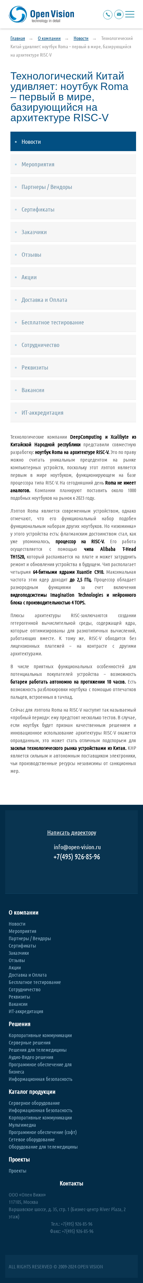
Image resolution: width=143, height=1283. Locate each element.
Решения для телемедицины (38, 1049)
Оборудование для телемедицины (43, 1146)
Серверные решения (30, 1042)
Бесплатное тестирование (35, 982)
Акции (15, 967)
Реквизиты (19, 996)
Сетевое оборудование (32, 1139)
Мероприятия (22, 931)
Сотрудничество (25, 989)
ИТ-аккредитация (26, 1011)
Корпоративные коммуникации (40, 1035)
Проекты (19, 1159)
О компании (49, 38)
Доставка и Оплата (28, 974)
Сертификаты (22, 945)
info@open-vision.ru (77, 847)
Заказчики (19, 953)
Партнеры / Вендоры (30, 938)
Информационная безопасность (40, 1079)
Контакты (71, 1183)
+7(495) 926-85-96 (76, 856)
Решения (20, 1023)
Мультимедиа (22, 1124)
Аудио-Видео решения (31, 1057)
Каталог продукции (32, 1091)
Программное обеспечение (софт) (43, 1132)
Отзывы (17, 960)
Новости (81, 38)
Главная (17, 38)
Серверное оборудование (34, 1103)
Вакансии (18, 1004)
